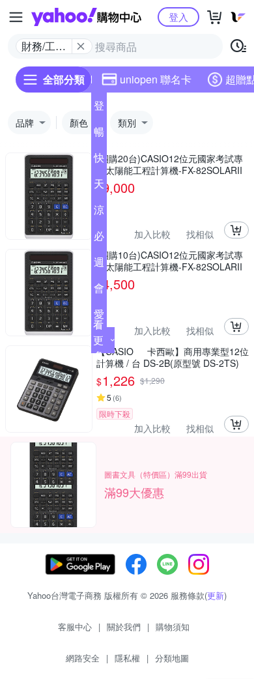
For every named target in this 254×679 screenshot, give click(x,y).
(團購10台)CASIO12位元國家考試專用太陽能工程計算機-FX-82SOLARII (169, 260)
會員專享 (99, 290)
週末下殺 (99, 264)
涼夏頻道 (99, 212)
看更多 (98, 340)
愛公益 (99, 316)
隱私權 (127, 658)
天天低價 (99, 186)
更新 (215, 595)
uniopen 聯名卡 (155, 79)
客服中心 (75, 626)
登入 (178, 16)
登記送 (99, 108)
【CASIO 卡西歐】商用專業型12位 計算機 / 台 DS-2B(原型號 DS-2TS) (172, 357)
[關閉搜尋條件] (81, 46)
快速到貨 (99, 160)
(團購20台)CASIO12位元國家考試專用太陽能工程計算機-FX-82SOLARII (169, 164)
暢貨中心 (99, 134)
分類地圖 (172, 658)
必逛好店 (99, 238)
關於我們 (124, 626)
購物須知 (173, 626)
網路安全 (83, 658)
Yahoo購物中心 (86, 17)
